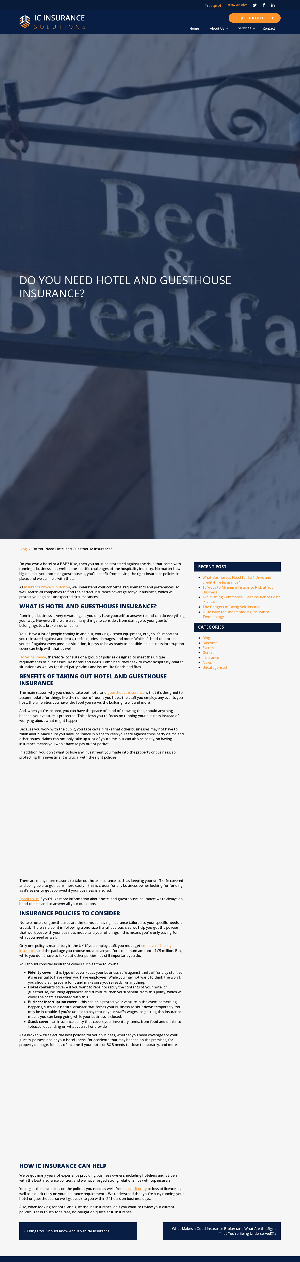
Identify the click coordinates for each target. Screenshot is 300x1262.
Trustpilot (213, 5)
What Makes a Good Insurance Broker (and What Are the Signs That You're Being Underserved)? (224, 1231)
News (207, 662)
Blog (23, 548)
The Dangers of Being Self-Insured (231, 606)
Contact (269, 28)
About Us (217, 28)
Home (194, 28)
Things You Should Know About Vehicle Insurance (68, 1231)
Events (208, 647)
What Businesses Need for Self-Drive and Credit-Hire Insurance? (236, 580)
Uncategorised (214, 667)
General (208, 652)
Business (209, 642)
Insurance (210, 657)
